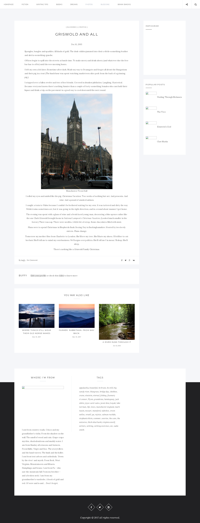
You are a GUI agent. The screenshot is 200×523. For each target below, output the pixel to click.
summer (97, 418)
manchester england (105, 407)
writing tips (42, 4)
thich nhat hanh (95, 422)
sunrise (105, 418)
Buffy (23, 260)
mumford (97, 411)
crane (81, 395)
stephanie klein (86, 418)
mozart (88, 411)
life (88, 407)
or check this (45, 275)
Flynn (90, 399)
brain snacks (124, 4)
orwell (88, 414)
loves (93, 407)
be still (110, 388)
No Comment (32, 260)
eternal (96, 395)
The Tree (161, 112)
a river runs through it (117, 342)
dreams (73, 4)
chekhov (113, 391)
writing (90, 426)
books (59, 4)
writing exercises (101, 426)
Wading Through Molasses (169, 97)
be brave (102, 388)
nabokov (105, 411)
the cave (112, 418)
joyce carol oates (92, 403)
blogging (105, 4)
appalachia (84, 388)
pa (93, 414)
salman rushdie (109, 414)
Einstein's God (164, 127)
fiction (25, 4)
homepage (9, 4)
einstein (88, 395)
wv (111, 426)
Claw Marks (162, 141)
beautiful (94, 388)
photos (89, 4)
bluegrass (94, 391)
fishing (103, 395)
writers (82, 426)
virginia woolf (108, 422)
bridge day (104, 391)
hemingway (109, 399)
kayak (113, 403)
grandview (98, 399)
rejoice (98, 414)
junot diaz (105, 403)
